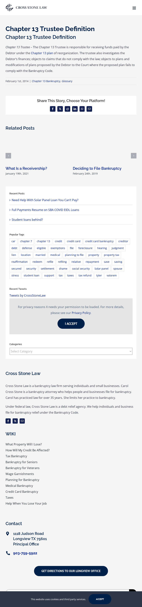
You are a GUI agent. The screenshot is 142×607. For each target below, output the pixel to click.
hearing (102, 248)
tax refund (85, 275)
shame (63, 268)
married (40, 255)
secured (16, 268)
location (26, 255)
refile (50, 261)
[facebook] (8, 421)
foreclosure (85, 248)
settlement (47, 268)
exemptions (58, 248)
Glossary (67, 81)
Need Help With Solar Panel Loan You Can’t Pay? (45, 200)
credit (58, 241)
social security (81, 268)
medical (55, 255)
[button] (8, 155)
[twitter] (15, 421)
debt (14, 248)
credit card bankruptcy (99, 241)
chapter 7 (26, 241)
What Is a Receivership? (26, 168)
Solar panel (101, 268)
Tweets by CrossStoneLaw (27, 295)
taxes (70, 275)
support (49, 275)
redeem (37, 261)
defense (27, 248)
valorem (112, 275)
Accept (100, 599)
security (31, 268)
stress (15, 275)
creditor (123, 241)
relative (76, 261)
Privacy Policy (81, 313)
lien (13, 255)
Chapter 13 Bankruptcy (46, 81)
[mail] (22, 421)
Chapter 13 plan (42, 53)
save (106, 261)
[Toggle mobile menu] (134, 8)
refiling (62, 261)
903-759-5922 (25, 553)
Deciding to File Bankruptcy (97, 168)
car (13, 241)
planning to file (74, 255)
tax (60, 275)
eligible (41, 248)
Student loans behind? (27, 220)
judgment (118, 248)
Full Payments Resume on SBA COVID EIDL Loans (45, 210)
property (93, 255)
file (72, 248)
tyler (99, 275)
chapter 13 (43, 241)
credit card (73, 241)
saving (118, 261)
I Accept (71, 324)
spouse (117, 268)
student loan (31, 275)
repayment (92, 261)
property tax (111, 255)
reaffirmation (19, 261)
